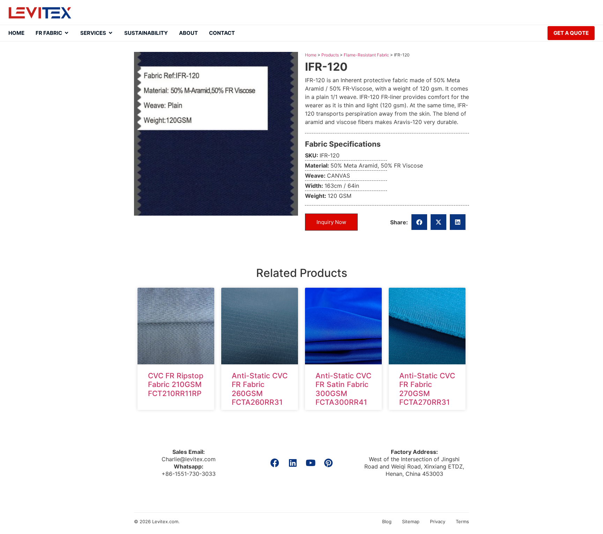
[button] (419, 222)
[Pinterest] (328, 463)
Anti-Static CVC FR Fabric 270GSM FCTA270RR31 (427, 389)
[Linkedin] (292, 463)
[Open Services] (110, 33)
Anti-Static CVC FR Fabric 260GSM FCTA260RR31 (260, 389)
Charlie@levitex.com (189, 459)
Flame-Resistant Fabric (366, 54)
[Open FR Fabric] (66, 33)
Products (330, 54)
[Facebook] (275, 463)
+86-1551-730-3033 (189, 473)
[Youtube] (310, 463)
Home (311, 54)
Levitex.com (165, 521)
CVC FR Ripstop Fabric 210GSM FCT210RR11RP (175, 384)
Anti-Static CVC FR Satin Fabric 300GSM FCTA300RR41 (343, 389)
